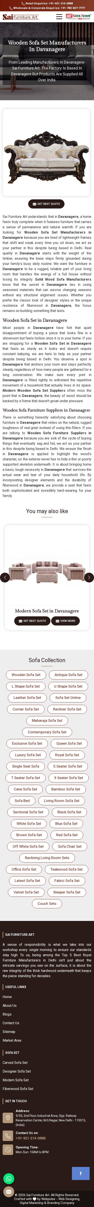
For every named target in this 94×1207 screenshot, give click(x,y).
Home (7, 997)
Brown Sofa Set (29, 835)
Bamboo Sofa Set (65, 789)
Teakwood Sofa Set (66, 869)
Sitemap (9, 1032)
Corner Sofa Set (26, 709)
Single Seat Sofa (25, 766)
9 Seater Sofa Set (68, 778)
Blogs (7, 1014)
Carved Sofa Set (15, 1063)
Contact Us (11, 1023)
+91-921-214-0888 (30, 1138)
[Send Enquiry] (8, 1191)
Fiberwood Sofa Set (18, 1089)
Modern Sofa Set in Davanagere (47, 611)
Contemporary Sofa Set (47, 732)
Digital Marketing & (33, 1203)
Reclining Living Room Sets (47, 858)
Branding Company (60, 1203)
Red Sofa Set (67, 835)
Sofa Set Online (68, 697)
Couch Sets (47, 903)
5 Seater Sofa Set (67, 766)
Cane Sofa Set (25, 789)
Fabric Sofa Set (67, 880)
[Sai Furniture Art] (21, 17)
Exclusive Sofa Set (27, 743)
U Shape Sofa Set (68, 686)
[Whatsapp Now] (8, 1178)
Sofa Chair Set (70, 846)
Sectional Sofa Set (28, 812)
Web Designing (68, 1199)
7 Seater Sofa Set (25, 778)
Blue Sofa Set (66, 823)
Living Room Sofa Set (61, 800)
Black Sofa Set (69, 812)
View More (67, 620)
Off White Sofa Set (28, 846)
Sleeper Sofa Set (66, 892)
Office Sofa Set (24, 869)
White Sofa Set (29, 823)
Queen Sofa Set (69, 743)
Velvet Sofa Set (26, 892)
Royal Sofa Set (67, 755)
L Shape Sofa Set (26, 686)
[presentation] (5, 577)
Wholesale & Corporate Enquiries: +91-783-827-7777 (49, 8)
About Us (10, 1006)
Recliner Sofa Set (67, 709)
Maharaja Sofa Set (47, 720)
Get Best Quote (48, 203)
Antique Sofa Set (68, 675)
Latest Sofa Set (27, 880)
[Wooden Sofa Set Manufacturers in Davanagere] (46, 152)
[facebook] (81, 1173)
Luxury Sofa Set (28, 755)
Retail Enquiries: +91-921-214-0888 (49, 3)
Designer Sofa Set (17, 1071)
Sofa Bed (22, 800)
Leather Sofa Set (27, 697)
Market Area (12, 1040)
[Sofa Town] (78, 17)
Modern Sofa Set (16, 1080)
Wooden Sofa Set (26, 675)
